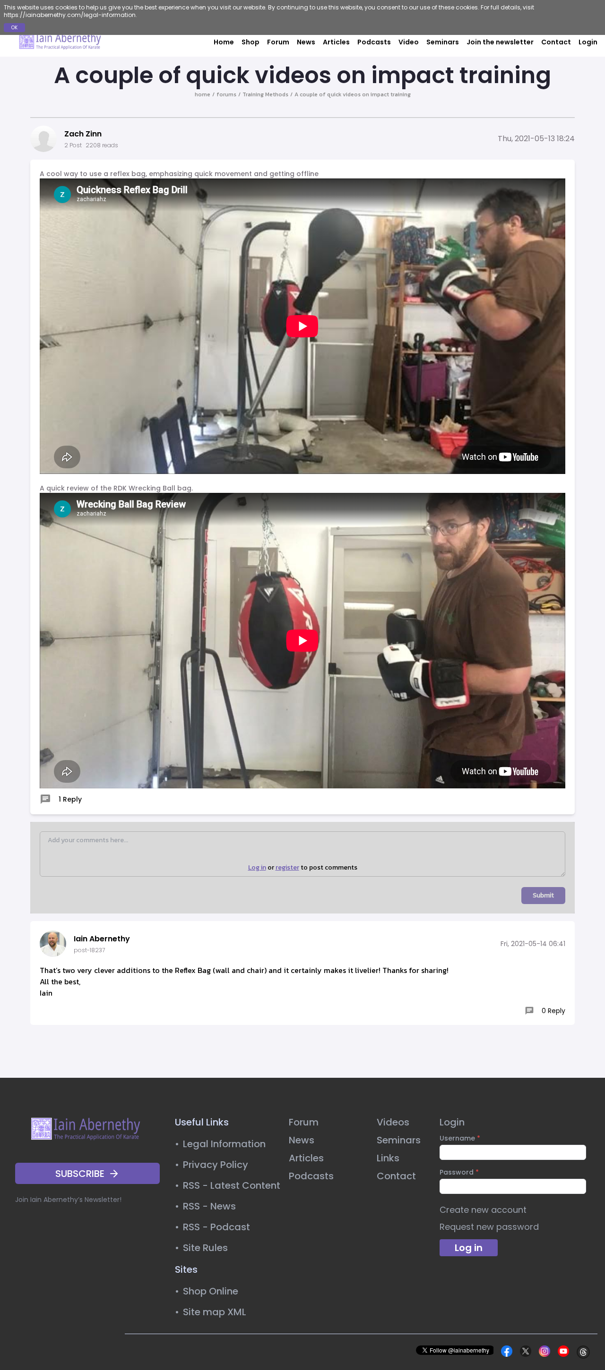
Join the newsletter (500, 42)
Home (224, 42)
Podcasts (374, 42)
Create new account (483, 1210)
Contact (556, 42)
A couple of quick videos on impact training (352, 94)
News (306, 42)
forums (226, 94)
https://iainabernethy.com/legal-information (70, 15)
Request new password (489, 1227)
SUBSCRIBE (79, 1173)
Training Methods (265, 94)
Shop (250, 42)
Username (460, 1138)
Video (408, 42)
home (202, 94)
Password (459, 1172)
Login (588, 42)
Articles (336, 42)
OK (14, 27)
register (287, 867)
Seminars (442, 42)
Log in (257, 867)
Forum (278, 42)
